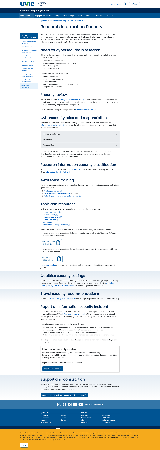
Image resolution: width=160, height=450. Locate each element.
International (106, 416)
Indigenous (85, 422)
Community (106, 422)
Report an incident (51, 368)
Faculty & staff (86, 418)
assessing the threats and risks (70, 100)
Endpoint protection (51, 212)
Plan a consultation (48, 265)
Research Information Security (28, 36)
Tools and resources (27, 65)
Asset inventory (48, 242)
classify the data (73, 169)
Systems (44, 21)
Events (63, 416)
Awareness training (27, 61)
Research (44, 420)
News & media (46, 422)
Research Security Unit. (84, 110)
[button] (127, 4)
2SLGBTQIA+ (106, 418)
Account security (49, 215)
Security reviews (26, 47)
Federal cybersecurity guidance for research (61, 196)
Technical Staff (49, 145)
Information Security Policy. (57, 172)
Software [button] (98, 15)
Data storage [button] (68, 15)
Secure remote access (51, 217)
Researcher (47, 139)
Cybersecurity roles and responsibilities (29, 51)
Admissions (45, 418)
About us (110, 15)
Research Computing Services (34, 10)
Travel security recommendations (27, 75)
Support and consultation (25, 86)
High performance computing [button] (47, 15)
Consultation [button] (25, 15)
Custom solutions (85, 15)
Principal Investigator (51, 134)
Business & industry (109, 420)
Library (119, 4)
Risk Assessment (49, 258)
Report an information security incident (28, 81)
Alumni (83, 420)
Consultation (80, 21)
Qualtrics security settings (27, 70)
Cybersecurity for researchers (56, 193)
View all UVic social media (94, 404)
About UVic (44, 416)
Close (24, 445)
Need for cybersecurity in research (28, 42)
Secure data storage (50, 220)
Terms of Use (91, 437)
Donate (63, 420)
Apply (113, 4)
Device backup (48, 222)
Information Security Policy (51, 125)
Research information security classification (28, 57)
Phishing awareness (52, 191)
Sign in (136, 4)
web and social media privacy (109, 437)
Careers (63, 418)
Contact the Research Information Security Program (63, 395)
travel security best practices (61, 298)
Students (84, 416)
